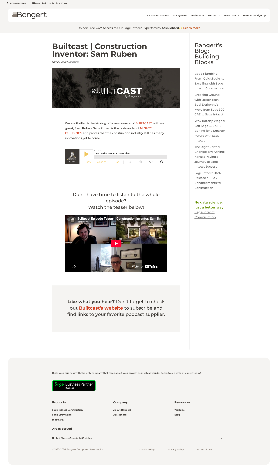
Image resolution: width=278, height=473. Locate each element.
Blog (177, 414)
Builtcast (73, 61)
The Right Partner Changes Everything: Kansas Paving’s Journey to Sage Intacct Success (210, 156)
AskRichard (120, 414)
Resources (230, 15)
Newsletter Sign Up (254, 15)
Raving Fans (179, 15)
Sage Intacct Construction (67, 409)
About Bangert (122, 409)
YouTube (179, 409)
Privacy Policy (176, 449)
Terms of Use (204, 449)
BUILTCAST (143, 123)
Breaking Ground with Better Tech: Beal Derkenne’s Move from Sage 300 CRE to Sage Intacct (209, 104)
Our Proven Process (157, 15)
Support (213, 15)
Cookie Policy (147, 449)
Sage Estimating (62, 414)
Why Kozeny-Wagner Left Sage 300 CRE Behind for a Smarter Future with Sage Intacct (210, 130)
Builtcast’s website (101, 308)
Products (195, 15)
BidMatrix (58, 419)
